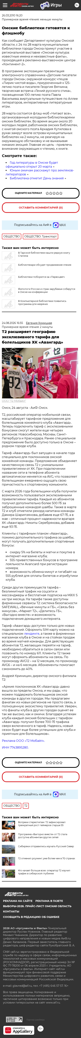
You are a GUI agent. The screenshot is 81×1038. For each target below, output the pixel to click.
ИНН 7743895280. (15, 747)
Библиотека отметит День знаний (37, 178)
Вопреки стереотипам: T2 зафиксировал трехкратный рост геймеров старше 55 (42, 824)
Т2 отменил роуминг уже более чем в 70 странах (46, 858)
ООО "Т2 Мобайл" (14, 401)
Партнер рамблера (35, 1020)
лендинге (31, 633)
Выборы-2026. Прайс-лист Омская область (37, 906)
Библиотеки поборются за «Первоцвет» (41, 276)
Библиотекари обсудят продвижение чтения (44, 264)
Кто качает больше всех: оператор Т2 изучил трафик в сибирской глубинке (44, 872)
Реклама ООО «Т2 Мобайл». (23, 741)
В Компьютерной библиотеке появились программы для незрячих (42, 302)
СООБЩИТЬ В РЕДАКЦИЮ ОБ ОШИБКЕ (31, 917)
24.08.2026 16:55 (12, 323)
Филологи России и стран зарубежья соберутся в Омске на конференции (46, 290)
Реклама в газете (49, 901)
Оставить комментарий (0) (41, 207)
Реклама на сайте (17, 901)
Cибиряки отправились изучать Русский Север (46, 846)
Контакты (11, 911)
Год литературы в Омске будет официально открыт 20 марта (32, 164)
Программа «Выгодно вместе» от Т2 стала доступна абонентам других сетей (42, 836)
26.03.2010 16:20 (12, 15)
